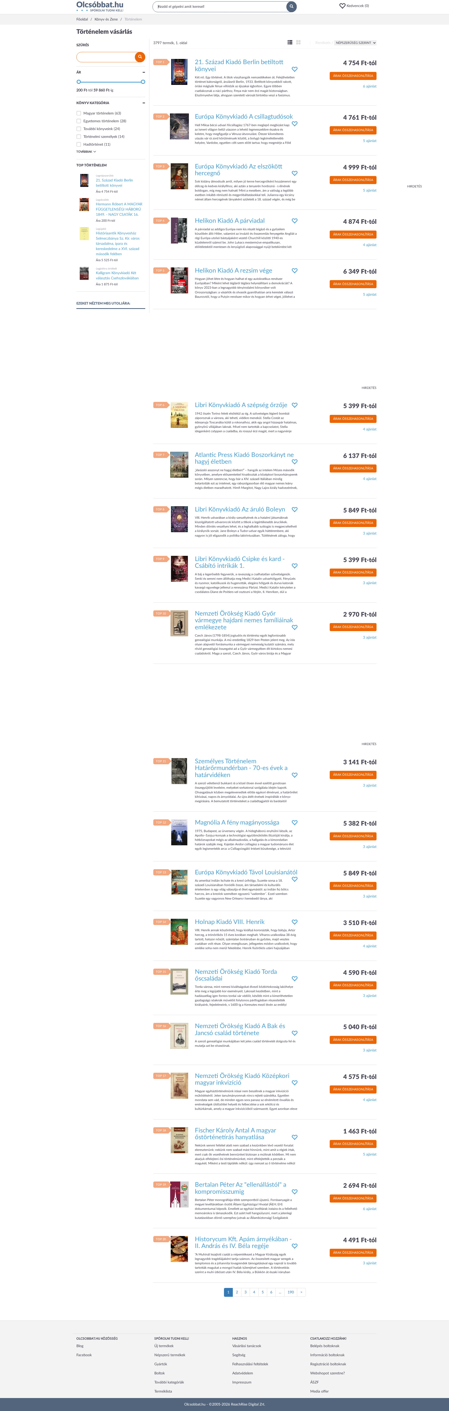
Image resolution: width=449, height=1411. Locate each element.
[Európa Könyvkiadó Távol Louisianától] (179, 882)
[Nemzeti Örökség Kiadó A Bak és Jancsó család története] (179, 1036)
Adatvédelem (242, 1373)
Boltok (159, 1373)
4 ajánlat (370, 245)
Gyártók (160, 1364)
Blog (79, 1346)
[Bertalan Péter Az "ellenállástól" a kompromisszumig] (179, 1194)
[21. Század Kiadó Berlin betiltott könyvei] (179, 72)
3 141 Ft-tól (360, 762)
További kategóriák (169, 1382)
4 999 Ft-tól (360, 168)
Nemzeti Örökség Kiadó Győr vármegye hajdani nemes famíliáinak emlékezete (244, 621)
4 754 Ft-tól (360, 63)
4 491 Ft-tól (360, 1240)
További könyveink (98, 129)
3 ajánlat (370, 533)
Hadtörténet (93, 144)
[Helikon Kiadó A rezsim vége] (179, 280)
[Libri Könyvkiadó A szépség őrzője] (179, 415)
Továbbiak (84, 151)
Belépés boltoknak (324, 1346)
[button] (356, 6)
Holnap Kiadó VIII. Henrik (230, 922)
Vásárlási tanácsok (246, 1346)
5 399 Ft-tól (360, 406)
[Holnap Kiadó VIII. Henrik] (179, 932)
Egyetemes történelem (101, 121)
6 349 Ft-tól (360, 272)
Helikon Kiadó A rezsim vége (233, 271)
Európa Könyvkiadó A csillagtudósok (244, 117)
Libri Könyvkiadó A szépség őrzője (241, 405)
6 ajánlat (370, 86)
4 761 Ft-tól (360, 118)
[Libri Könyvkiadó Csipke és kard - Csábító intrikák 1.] (179, 569)
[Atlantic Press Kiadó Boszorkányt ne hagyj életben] (179, 464)
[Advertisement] (401, 106)
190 (291, 1292)
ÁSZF (314, 1382)
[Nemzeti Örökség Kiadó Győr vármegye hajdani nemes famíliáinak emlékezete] (179, 623)
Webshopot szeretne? (327, 1373)
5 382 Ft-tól (360, 824)
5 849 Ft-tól (360, 511)
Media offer (319, 1391)
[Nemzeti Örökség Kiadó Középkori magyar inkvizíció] (179, 1085)
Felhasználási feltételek (250, 1364)
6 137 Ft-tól (360, 456)
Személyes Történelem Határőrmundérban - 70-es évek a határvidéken (241, 768)
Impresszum (242, 1382)
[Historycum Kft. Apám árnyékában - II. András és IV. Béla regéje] (179, 1249)
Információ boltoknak (327, 1355)
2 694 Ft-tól (360, 1186)
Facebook (84, 1355)
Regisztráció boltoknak (328, 1364)
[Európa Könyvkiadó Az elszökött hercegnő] (179, 176)
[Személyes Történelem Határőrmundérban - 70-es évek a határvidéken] (179, 771)
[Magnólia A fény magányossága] (179, 832)
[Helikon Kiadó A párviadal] (179, 230)
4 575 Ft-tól (360, 1077)
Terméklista (163, 1391)
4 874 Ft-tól (360, 222)
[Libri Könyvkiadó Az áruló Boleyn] (179, 519)
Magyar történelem (98, 113)
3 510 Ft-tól (360, 923)
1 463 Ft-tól (360, 1132)
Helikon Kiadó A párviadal (230, 221)
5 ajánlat (370, 141)
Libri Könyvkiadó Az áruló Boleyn (240, 510)
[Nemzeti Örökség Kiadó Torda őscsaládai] (179, 981)
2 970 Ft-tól (360, 615)
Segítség (238, 1355)
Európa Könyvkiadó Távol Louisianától (246, 872)
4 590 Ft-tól (360, 973)
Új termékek (164, 1346)
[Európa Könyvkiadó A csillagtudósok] (179, 126)
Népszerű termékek (169, 1355)
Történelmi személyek (100, 137)
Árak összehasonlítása (353, 75)
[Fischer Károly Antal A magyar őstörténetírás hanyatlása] (179, 1140)
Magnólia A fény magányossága (237, 823)
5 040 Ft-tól (360, 1027)
